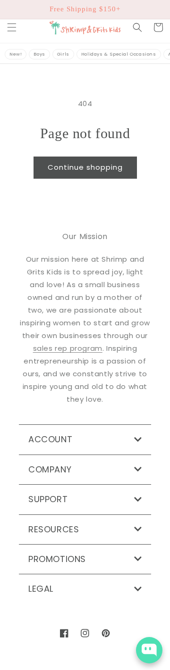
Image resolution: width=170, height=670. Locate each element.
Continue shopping (85, 167)
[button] (11, 27)
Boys (39, 54)
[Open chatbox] (149, 650)
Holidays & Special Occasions (118, 54)
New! (15, 54)
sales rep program (67, 348)
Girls (63, 54)
